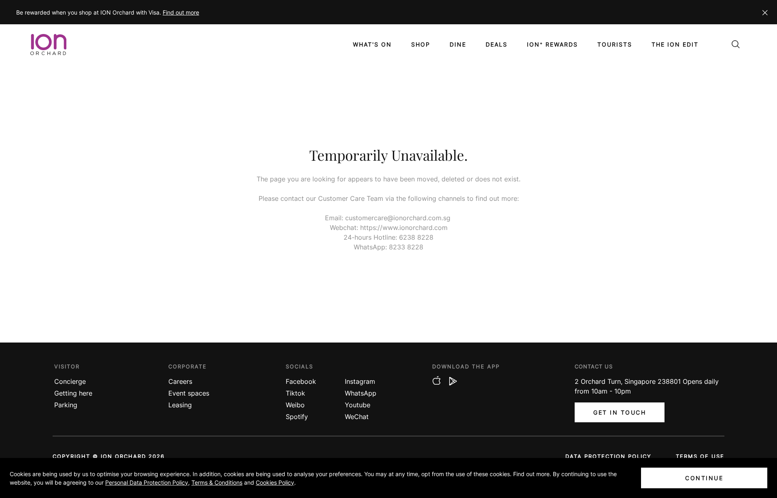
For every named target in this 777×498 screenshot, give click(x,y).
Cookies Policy (275, 482)
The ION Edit (675, 44)
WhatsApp (360, 393)
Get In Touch (619, 412)
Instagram (360, 381)
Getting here (73, 393)
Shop (420, 44)
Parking (65, 405)
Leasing (180, 405)
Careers (180, 381)
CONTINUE (704, 478)
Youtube (357, 405)
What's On (372, 44)
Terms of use (700, 456)
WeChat (357, 417)
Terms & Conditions (216, 482)
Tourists (614, 44)
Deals (496, 44)
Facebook (301, 381)
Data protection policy (608, 456)
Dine (458, 44)
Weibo (295, 405)
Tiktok (295, 393)
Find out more (181, 12)
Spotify (297, 417)
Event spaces (188, 393)
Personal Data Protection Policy (146, 482)
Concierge (70, 381)
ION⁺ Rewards (552, 44)
